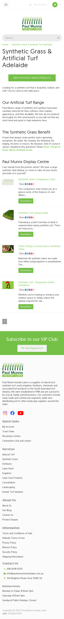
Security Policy (9, 552)
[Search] (58, 37)
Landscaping (8, 487)
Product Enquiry (10, 519)
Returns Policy (9, 547)
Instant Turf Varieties (12, 491)
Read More (25, 201)
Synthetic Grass (10, 459)
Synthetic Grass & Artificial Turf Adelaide (32, 44)
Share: (22, 184)
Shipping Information (12, 556)
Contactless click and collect (16, 440)
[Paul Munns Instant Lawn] (32, 21)
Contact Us (7, 515)
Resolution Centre (11, 436)
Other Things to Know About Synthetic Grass (39, 247)
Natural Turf (8, 454)
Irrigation (6, 473)
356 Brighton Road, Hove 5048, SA (24, 578)
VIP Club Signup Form (32, 348)
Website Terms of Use (13, 538)
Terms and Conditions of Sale (17, 533)
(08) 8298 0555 (14, 568)
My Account (40, 4)
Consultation (8, 482)
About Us (6, 505)
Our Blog (6, 510)
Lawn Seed (7, 468)
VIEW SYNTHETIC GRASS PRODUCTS (32, 77)
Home (5, 44)
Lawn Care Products (12, 477)
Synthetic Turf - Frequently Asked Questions (36, 284)
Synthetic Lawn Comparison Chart (36, 179)
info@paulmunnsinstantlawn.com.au (24, 573)
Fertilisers (7, 463)
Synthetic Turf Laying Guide (33, 212)
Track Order (8, 431)
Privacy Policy (9, 542)
